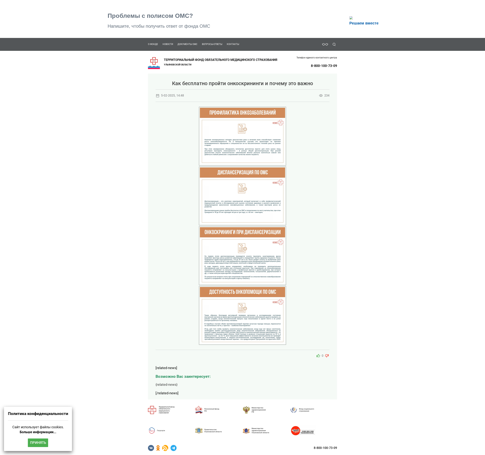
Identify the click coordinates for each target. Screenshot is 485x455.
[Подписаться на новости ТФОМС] (165, 447)
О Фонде (153, 44)
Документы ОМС (187, 44)
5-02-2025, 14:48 (172, 95)
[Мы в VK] (151, 447)
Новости (168, 44)
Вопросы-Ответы (212, 44)
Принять (38, 443)
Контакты (233, 44)
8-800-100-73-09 (324, 66)
